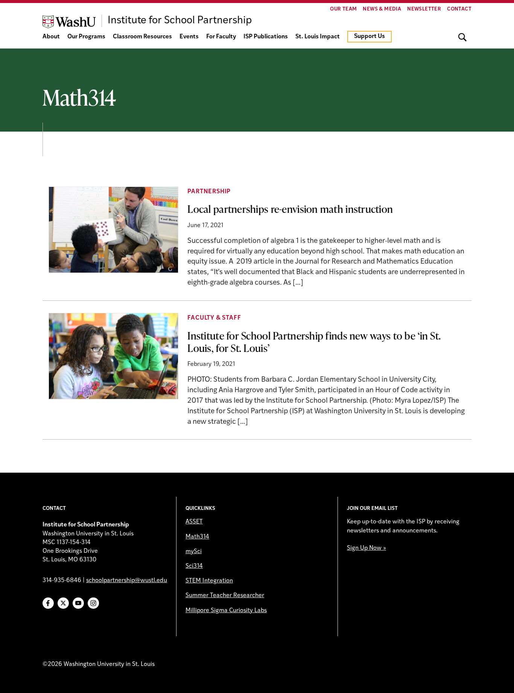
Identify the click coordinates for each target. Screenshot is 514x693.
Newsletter (424, 9)
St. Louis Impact (317, 37)
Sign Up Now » (366, 548)
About (51, 37)
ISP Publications (265, 37)
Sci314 (194, 566)
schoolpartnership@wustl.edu (126, 581)
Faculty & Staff (214, 318)
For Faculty (221, 37)
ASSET (194, 522)
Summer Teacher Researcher (225, 596)
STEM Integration (209, 581)
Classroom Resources (142, 37)
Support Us (369, 36)
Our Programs (86, 37)
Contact (459, 9)
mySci (194, 552)
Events (189, 37)
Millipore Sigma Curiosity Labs (226, 611)
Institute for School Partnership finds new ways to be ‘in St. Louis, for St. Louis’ (314, 341)
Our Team (343, 9)
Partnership (209, 192)
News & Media (382, 9)
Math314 (197, 537)
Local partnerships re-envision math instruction (290, 209)
